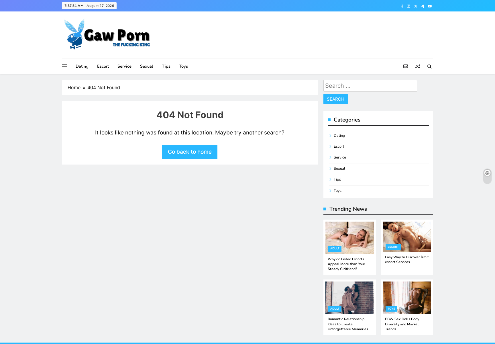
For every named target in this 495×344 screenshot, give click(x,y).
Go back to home (190, 151)
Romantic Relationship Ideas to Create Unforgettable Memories (348, 324)
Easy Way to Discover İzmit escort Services (407, 259)
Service (124, 66)
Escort (103, 66)
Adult (334, 248)
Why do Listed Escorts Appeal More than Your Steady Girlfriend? (346, 264)
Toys (183, 66)
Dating (82, 66)
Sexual (146, 66)
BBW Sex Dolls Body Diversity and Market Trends (402, 324)
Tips (166, 66)
